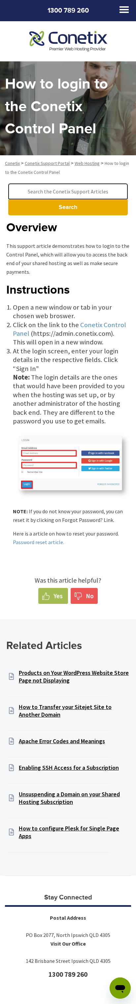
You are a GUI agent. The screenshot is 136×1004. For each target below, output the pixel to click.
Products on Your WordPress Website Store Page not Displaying (74, 676)
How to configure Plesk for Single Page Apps (69, 832)
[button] (53, 596)
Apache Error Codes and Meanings (62, 741)
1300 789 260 (68, 11)
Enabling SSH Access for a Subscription (69, 767)
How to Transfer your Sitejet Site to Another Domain (65, 710)
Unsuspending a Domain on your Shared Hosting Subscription (69, 798)
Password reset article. (38, 542)
